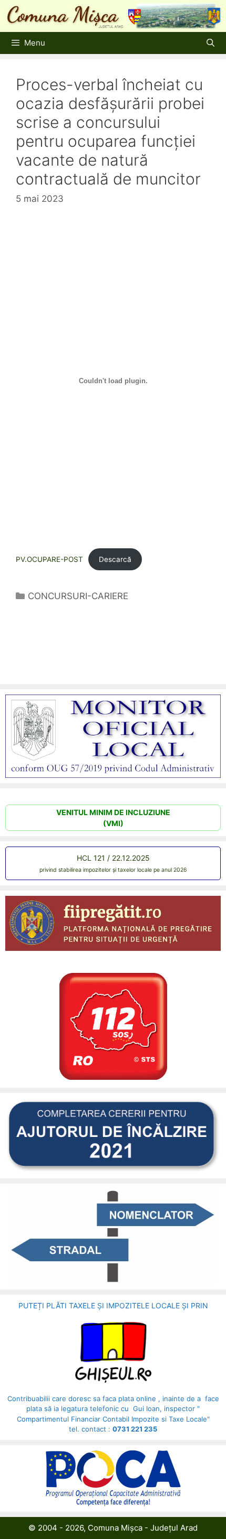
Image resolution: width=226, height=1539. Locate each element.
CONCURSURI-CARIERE (78, 596)
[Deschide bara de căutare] (210, 43)
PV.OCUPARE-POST (49, 559)
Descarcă (115, 559)
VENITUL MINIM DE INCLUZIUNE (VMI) (113, 818)
